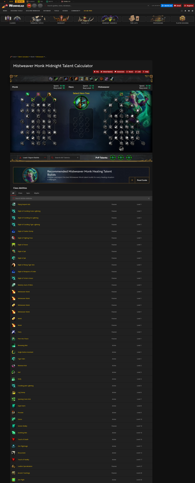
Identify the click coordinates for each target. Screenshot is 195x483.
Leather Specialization (25, 466)
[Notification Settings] (185, 10)
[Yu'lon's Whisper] (110, 127)
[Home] (13, 5)
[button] (113, 158)
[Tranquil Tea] (137, 137)
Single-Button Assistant (25, 352)
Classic (32, 1)
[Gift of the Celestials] (121, 132)
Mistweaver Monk (24, 292)
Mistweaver (40, 57)
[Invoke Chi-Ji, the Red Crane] (121, 121)
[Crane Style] (105, 110)
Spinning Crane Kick (24, 399)
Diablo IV (67, 1)
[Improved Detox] (49, 105)
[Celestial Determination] (54, 132)
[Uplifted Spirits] (116, 116)
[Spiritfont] (121, 149)
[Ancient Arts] (54, 110)
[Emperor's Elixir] (110, 143)
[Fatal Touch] (44, 143)
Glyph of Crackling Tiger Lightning (29, 224)
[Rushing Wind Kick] (110, 137)
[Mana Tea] (121, 105)
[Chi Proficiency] (27, 137)
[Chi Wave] (27, 116)
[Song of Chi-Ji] (38, 121)
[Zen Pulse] (132, 116)
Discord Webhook (33, 11)
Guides (65, 11)
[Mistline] (126, 143)
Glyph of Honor (23, 245)
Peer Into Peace (23, 339)
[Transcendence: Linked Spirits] (38, 143)
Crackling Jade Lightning (25, 386)
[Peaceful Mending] (132, 137)
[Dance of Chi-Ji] (121, 143)
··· (56, 1)
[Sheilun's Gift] (137, 132)
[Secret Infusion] (121, 137)
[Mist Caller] (27, 127)
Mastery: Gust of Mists (25, 285)
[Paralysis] (38, 94)
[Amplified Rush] (105, 132)
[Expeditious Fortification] (44, 132)
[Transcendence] (38, 116)
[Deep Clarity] (126, 121)
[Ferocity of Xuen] (33, 121)
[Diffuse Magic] (49, 132)
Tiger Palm (21, 359)
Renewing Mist (23, 345)
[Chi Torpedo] (49, 116)
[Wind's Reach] (44, 105)
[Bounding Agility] (33, 105)
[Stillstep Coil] (54, 116)
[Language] (192, 10)
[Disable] (44, 99)
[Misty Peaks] (126, 137)
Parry (19, 332)
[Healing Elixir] (137, 110)
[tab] (13, 193)
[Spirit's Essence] (44, 121)
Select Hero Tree (81, 93)
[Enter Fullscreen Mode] (181, 10)
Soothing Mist (22, 433)
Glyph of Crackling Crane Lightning (29, 211)
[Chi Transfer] (44, 137)
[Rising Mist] (132, 143)
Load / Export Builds (31, 157)
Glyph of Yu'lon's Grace (25, 278)
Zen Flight (21, 480)
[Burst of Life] (105, 127)
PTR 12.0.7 (40, 5)
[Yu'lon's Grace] (33, 127)
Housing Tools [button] (16, 11)
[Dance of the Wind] (49, 127)
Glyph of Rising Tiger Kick (26, 265)
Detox (20, 419)
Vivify (19, 379)
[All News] (4, 1)
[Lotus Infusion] (132, 127)
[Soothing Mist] (27, 94)
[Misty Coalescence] (126, 99)
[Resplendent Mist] (116, 137)
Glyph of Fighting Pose (25, 238)
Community (75, 11)
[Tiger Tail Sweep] (49, 121)
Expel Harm (21, 406)
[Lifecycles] (126, 116)
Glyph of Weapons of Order (27, 271)
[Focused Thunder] (132, 132)
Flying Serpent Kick (24, 204)
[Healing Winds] (33, 137)
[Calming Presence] (38, 105)
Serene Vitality (22, 426)
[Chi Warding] (44, 110)
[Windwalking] (38, 137)
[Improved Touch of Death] (54, 121)
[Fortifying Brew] (44, 127)
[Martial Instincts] (49, 137)
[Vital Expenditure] (126, 127)
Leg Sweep (21, 392)
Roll (19, 372)
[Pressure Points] (38, 110)
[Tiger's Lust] (33, 99)
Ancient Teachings (24, 473)
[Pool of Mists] (116, 132)
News (5, 11)
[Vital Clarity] (33, 132)
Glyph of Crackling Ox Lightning (28, 218)
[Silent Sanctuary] (27, 110)
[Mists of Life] (105, 121)
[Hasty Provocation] (22, 121)
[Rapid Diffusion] (137, 121)
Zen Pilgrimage (23, 446)
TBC (41, 1)
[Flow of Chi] (33, 143)
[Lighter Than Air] (22, 143)
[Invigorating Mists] (132, 105)
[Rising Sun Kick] (49, 94)
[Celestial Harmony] (121, 127)
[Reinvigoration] (49, 110)
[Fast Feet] (54, 99)
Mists (51, 1)
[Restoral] (121, 110)
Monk (20, 318)
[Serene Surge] (22, 110)
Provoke (20, 413)
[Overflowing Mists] (116, 121)
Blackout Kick (22, 365)
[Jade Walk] (33, 110)
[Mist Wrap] (116, 127)
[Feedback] (188, 10)
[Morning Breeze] (126, 132)
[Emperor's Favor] (143, 143)
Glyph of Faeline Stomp (25, 231)
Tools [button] (56, 11)
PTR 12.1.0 (34, 5)
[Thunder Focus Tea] (116, 99)
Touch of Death (23, 439)
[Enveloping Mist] (121, 94)
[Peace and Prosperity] (38, 127)
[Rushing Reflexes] (54, 143)
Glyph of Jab (22, 251)
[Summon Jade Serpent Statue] (38, 132)
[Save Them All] (22, 132)
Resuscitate (21, 453)
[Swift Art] (27, 132)
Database (47, 11)
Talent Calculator (23, 57)
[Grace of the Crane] (27, 105)
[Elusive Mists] (22, 99)
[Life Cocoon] (110, 105)
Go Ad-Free (88, 11)
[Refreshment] (110, 116)
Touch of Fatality (23, 460)
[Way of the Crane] (121, 116)
